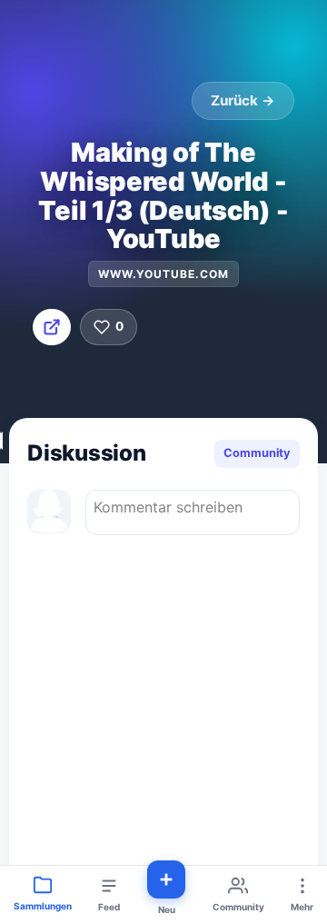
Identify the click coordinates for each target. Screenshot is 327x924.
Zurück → (243, 100)
